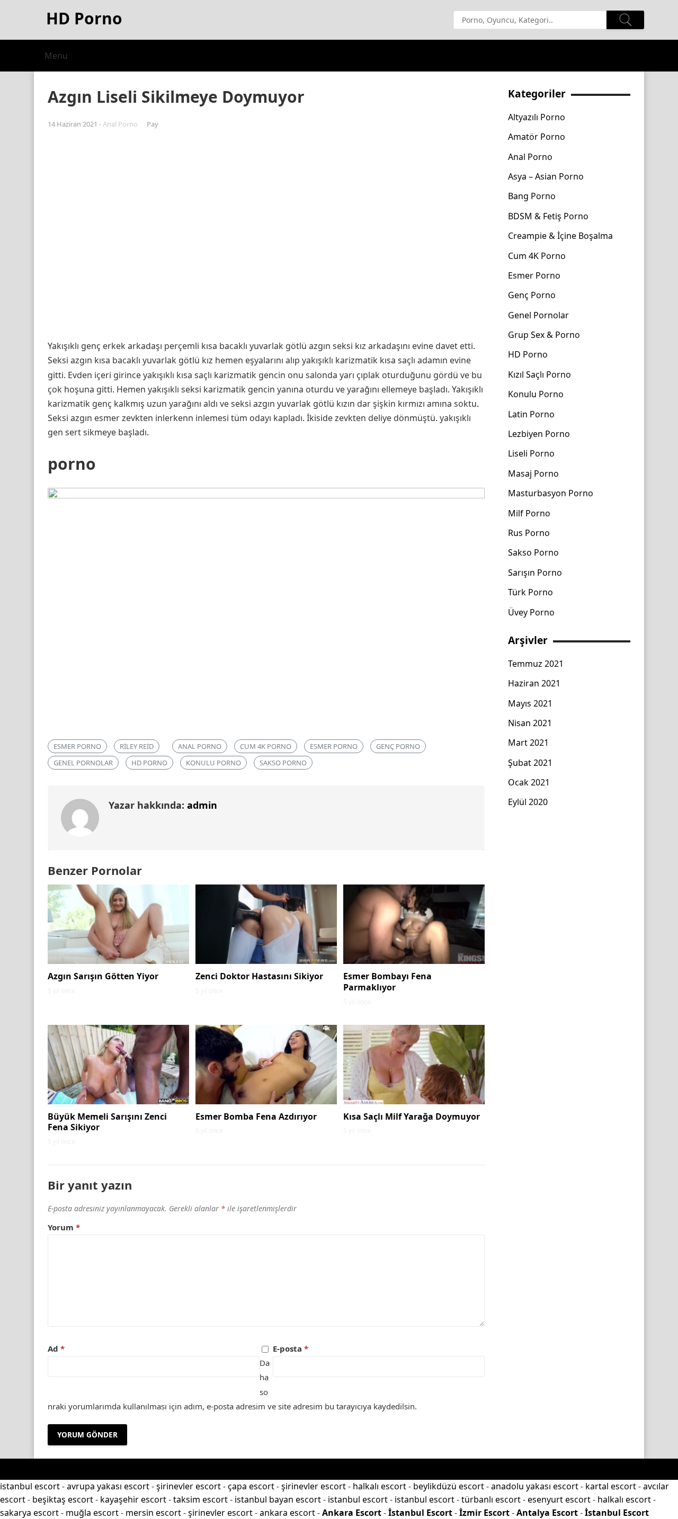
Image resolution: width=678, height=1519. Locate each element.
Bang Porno (532, 196)
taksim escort (200, 1499)
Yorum (64, 1227)
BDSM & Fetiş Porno (548, 216)
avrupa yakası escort (108, 1486)
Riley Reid (137, 746)
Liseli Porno (531, 453)
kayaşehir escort (133, 1499)
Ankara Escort (351, 1512)
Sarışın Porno (535, 572)
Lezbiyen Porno (539, 434)
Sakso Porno (283, 762)
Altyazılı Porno (536, 117)
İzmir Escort (484, 1512)
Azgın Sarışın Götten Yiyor (103, 976)
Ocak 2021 (529, 782)
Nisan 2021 (530, 723)
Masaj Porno (533, 473)
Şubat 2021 (530, 763)
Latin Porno (531, 414)
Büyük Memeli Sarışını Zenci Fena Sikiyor (107, 1122)
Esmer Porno (334, 746)
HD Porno (149, 762)
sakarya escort (29, 1512)
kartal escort (610, 1486)
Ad (56, 1348)
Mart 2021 (528, 742)
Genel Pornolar (83, 762)
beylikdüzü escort (448, 1486)
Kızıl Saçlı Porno (539, 374)
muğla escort (92, 1512)
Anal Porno (120, 124)
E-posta (290, 1348)
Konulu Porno (213, 762)
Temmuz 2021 (536, 663)
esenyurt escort (559, 1499)
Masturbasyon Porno (550, 493)
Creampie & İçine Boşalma (560, 236)
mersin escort (153, 1512)
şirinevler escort (188, 1486)
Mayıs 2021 (530, 703)
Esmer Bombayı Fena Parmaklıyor (387, 981)
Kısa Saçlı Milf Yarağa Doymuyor (411, 1116)
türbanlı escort (491, 1499)
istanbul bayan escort (278, 1499)
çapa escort (251, 1486)
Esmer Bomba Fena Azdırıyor (256, 1116)
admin (202, 805)
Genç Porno (398, 746)
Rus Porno (529, 533)
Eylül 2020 (528, 802)
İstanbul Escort (420, 1512)
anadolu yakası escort (534, 1486)
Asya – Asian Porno (546, 176)
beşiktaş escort (62, 1499)
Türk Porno (530, 592)
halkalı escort (379, 1486)
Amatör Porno (536, 136)
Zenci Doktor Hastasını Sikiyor (259, 976)
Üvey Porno (531, 612)
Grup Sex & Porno (544, 335)
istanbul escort (30, 1486)
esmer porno (77, 746)
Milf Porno (529, 513)
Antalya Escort (547, 1512)
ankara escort (287, 1512)
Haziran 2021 (534, 683)
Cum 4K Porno (265, 746)
